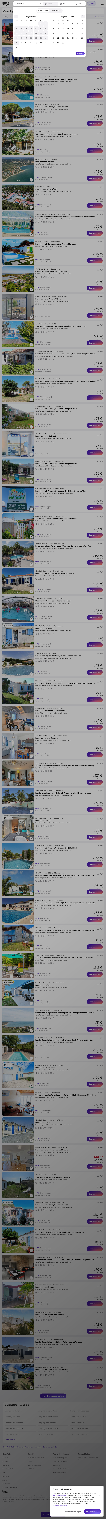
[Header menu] (102, 3)
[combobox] (28, 4)
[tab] (43, 10)
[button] (50, 4)
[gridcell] (40, 23)
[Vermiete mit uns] (99, 3)
